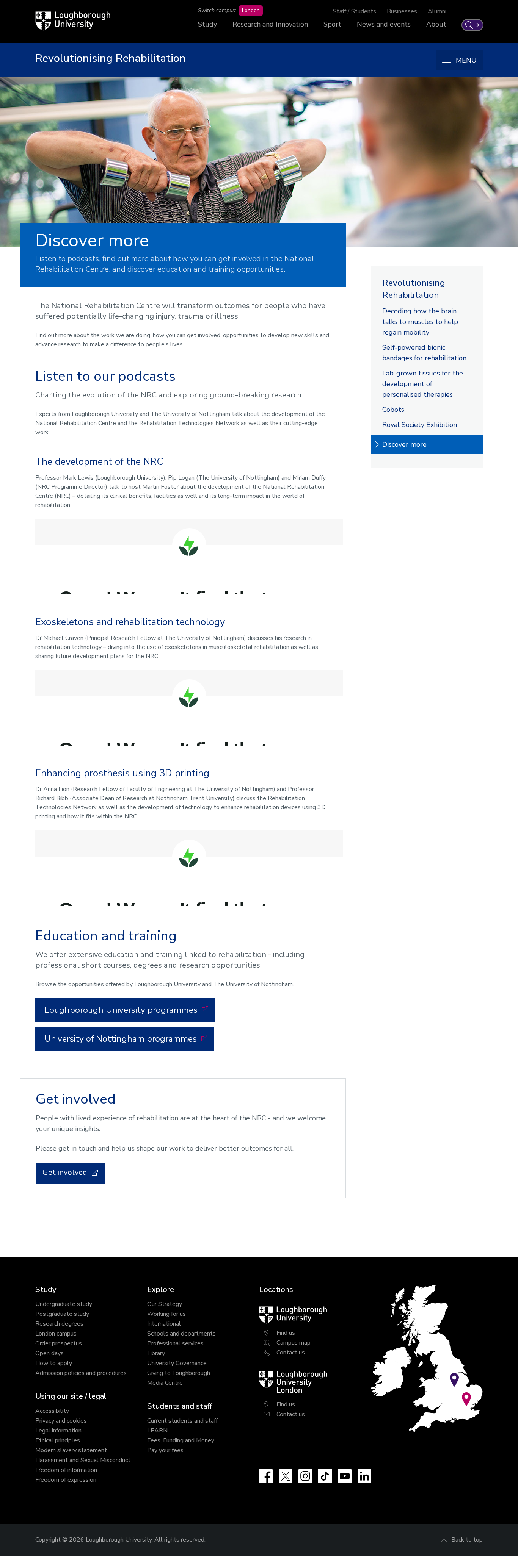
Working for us (166, 1314)
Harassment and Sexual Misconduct (82, 1460)
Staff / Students (354, 11)
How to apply (53, 1363)
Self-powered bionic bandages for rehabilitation (424, 353)
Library (156, 1353)
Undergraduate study (63, 1304)
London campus (56, 1333)
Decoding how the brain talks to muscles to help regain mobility (420, 322)
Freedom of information (66, 1470)
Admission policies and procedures (81, 1373)
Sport (332, 24)
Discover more (404, 444)
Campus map (293, 1343)
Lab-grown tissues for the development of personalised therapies (422, 384)
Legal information (58, 1430)
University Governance (177, 1363)
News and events (384, 24)
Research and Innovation (270, 24)
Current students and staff (182, 1421)
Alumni (437, 11)
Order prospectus (58, 1343)
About (436, 24)
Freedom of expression (65, 1480)
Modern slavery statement (71, 1450)
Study (207, 24)
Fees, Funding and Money (180, 1440)
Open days (49, 1353)
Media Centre (165, 1383)
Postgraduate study (62, 1314)
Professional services (175, 1343)
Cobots (393, 409)
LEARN (157, 1430)
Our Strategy (164, 1304)
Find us (285, 1333)
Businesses (402, 11)
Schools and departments (181, 1333)
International (164, 1324)
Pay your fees (165, 1450)
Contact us (290, 1352)
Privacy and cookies (61, 1421)
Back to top (467, 1540)
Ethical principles (57, 1440)
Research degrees (59, 1324)
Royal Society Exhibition (419, 424)
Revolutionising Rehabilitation (413, 289)
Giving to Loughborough (178, 1373)
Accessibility (52, 1411)
